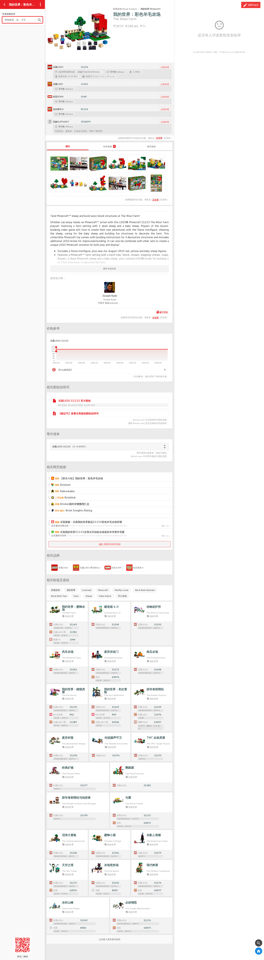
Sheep (88, 596)
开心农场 (122, 596)
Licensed (86, 590)
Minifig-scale (121, 590)
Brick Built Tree (59, 596)
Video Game (105, 596)
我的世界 (71, 590)
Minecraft (103, 590)
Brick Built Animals (145, 590)
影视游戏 (55, 590)
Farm (76, 596)
